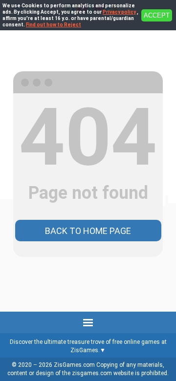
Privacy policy (119, 12)
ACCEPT (157, 15)
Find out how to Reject (53, 24)
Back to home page (88, 231)
